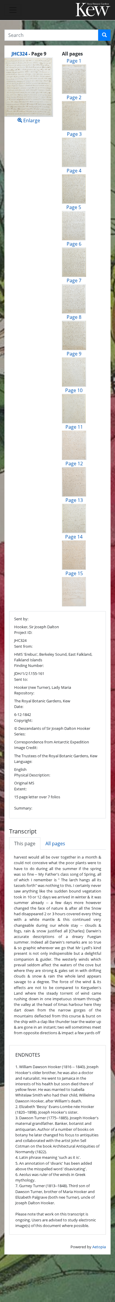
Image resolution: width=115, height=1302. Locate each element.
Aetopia (99, 1246)
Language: (23, 761)
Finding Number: (29, 665)
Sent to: (21, 679)
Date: (18, 706)
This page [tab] (24, 843)
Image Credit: (25, 747)
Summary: (23, 808)
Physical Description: (32, 775)
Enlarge (31, 120)
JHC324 (19, 53)
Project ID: (23, 632)
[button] (104, 35)
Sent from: (23, 646)
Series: (19, 734)
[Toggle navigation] (13, 10)
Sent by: (21, 618)
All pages (55, 843)
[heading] (29, 53)
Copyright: (23, 720)
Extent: (20, 789)
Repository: (24, 693)
